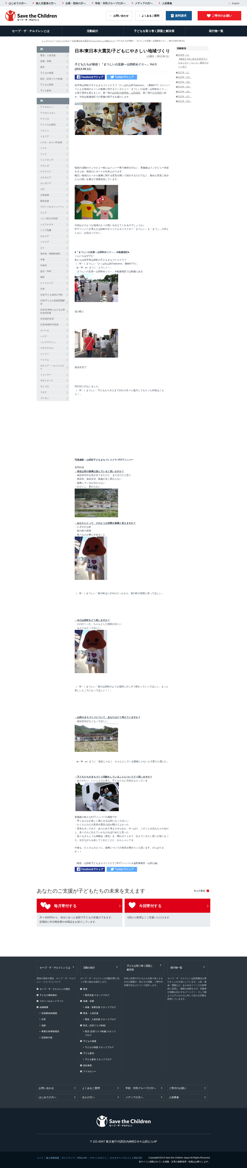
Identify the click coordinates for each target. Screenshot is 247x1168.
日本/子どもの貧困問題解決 (52, 302)
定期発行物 (46, 1037)
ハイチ (43, 336)
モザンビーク (46, 380)
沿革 (43, 1019)
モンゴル (44, 386)
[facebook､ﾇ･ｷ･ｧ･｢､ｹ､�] (90, 77)
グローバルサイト (98, 1158)
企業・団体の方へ (75, 3)
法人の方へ (88, 1097)
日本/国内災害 (47, 319)
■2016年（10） (183, 77)
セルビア (44, 236)
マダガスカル (46, 348)
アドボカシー (46, 107)
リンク (40, 1158)
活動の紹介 (89, 967)
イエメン (44, 130)
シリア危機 (45, 230)
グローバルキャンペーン (52, 206)
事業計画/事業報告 (50, 1031)
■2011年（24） (183, 101)
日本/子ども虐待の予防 (51, 295)
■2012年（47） (183, 96)
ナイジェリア (46, 283)
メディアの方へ (144, 3)
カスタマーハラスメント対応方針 (126, 1158)
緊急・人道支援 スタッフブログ (100, 1019)
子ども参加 (45, 90)
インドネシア (46, 160)
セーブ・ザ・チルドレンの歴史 (55, 989)
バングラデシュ (48, 342)
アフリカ (44, 119)
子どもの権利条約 (48, 995)
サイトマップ (68, 1158)
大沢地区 (157, 92)
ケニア (43, 212)
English (235, 3)
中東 (42, 259)
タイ (42, 248)
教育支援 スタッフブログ (97, 995)
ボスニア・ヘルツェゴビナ (52, 367)
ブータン (44, 398)
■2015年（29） (183, 82)
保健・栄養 (45, 61)
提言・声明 (45, 271)
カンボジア (45, 183)
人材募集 (167, 3)
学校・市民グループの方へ (110, 3)
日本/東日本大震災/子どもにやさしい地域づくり (93, 41)
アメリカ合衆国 (48, 124)
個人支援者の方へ (46, 3)
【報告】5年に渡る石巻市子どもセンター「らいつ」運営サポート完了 (193, 63)
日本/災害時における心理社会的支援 (52, 311)
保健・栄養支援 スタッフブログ (100, 1007)
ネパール (44, 330)
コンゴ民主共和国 (49, 218)
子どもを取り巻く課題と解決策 (154, 30)
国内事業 (87, 1065)
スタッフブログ (63, 41)
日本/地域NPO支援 (49, 324)
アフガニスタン (48, 113)
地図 (43, 1025)
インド (43, 154)
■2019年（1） (183, 55)
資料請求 (181, 15)
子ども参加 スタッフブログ (98, 1059)
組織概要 (44, 1007)
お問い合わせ (121, 15)
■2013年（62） (183, 91)
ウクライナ (45, 171)
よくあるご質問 (150, 15)
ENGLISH (82, 1158)
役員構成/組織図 (49, 1013)
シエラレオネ (46, 224)
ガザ (42, 189)
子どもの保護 (46, 73)
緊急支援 (44, 201)
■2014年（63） (183, 87)
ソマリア (44, 242)
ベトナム (44, 359)
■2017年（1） (183, 72)
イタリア (44, 136)
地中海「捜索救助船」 (51, 253)
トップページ (48, 41)
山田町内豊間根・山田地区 (126, 92)
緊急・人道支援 (48, 55)
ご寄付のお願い (222, 15)
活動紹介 (92, 30)
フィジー (44, 354)
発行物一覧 (176, 967)
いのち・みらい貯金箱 (51, 142)
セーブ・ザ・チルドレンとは (31, 30)
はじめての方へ (17, 3)
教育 (42, 67)
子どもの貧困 (46, 84)
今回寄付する (150, 906)
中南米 (43, 265)
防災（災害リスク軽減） (52, 79)
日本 (42, 289)
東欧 (42, 277)
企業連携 (44, 195)
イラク (43, 148)
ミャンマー (45, 374)
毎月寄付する (65, 906)
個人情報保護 (52, 1158)
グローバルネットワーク (51, 1001)
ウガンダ (44, 166)
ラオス (43, 392)
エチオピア (45, 177)
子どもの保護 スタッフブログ (99, 1047)
